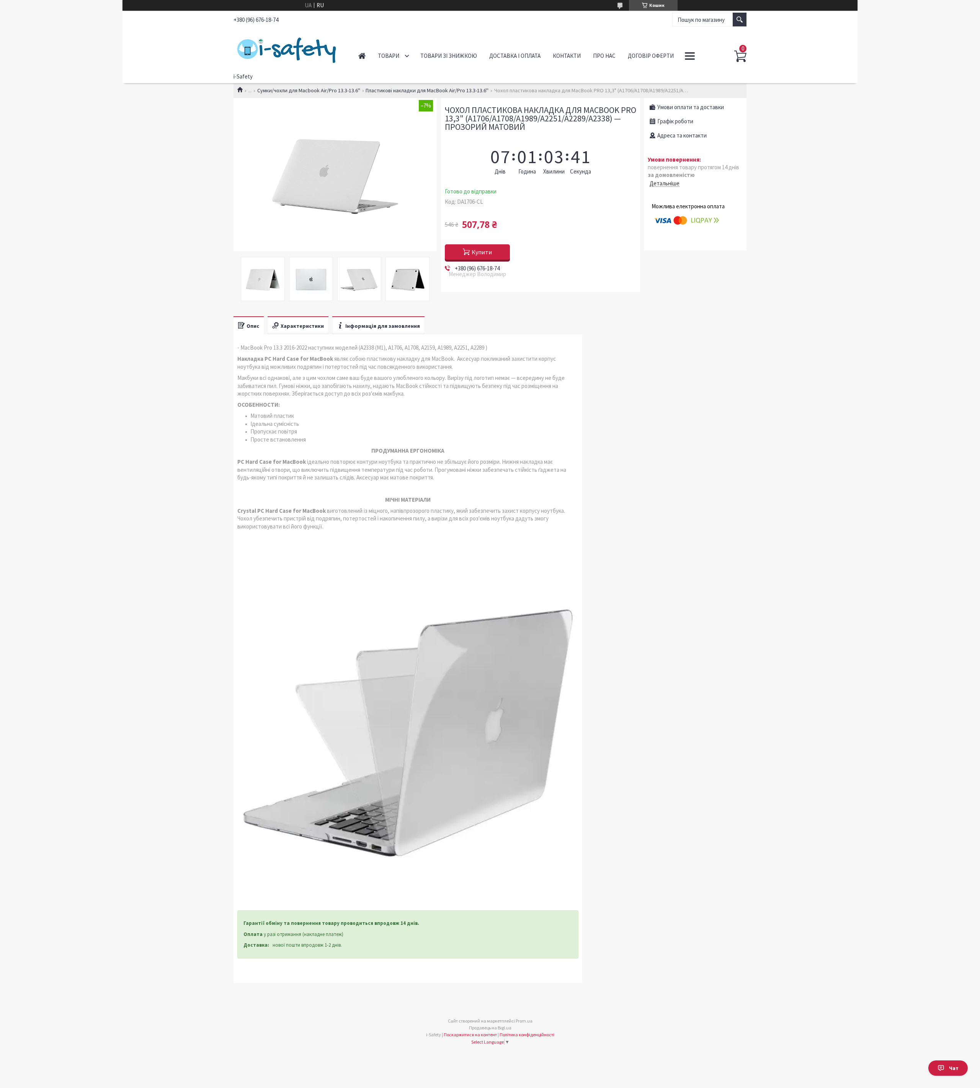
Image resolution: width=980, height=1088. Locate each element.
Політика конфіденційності (527, 1034)
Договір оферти (651, 55)
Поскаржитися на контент (470, 1034)
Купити (482, 252)
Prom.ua (524, 1021)
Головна (362, 55)
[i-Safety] (287, 49)
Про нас (604, 55)
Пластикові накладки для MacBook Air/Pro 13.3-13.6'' (427, 90)
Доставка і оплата (515, 55)
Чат (954, 1068)
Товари (388, 55)
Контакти (567, 55)
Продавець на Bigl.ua (490, 1028)
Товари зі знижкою (448, 55)
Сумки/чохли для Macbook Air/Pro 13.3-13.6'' (308, 90)
